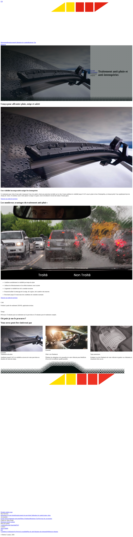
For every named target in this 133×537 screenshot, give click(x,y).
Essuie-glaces (4, 518)
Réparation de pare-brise (8, 515)
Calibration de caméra (21, 42)
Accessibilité (23, 531)
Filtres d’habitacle (25, 518)
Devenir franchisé (11, 525)
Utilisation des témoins (40, 531)
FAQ (17, 525)
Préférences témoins (52, 531)
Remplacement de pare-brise (23, 515)
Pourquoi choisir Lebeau (8, 522)
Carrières (3, 525)
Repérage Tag (32, 42)
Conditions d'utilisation (7, 531)
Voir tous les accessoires (45, 518)
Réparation (4, 42)
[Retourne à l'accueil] (66, 41)
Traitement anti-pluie (14, 518)
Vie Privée (17, 531)
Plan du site (30, 531)
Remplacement (11, 42)
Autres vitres (47, 515)
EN (2, 1)
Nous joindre (4, 528)
